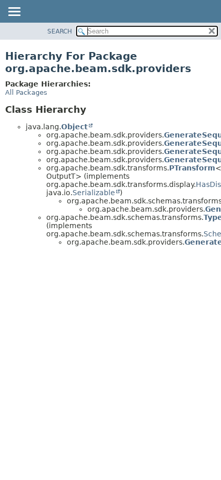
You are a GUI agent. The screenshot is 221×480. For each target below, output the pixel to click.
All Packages (26, 92)
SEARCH (59, 31)
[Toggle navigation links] (14, 12)
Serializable (93, 192)
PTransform (192, 168)
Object (74, 127)
